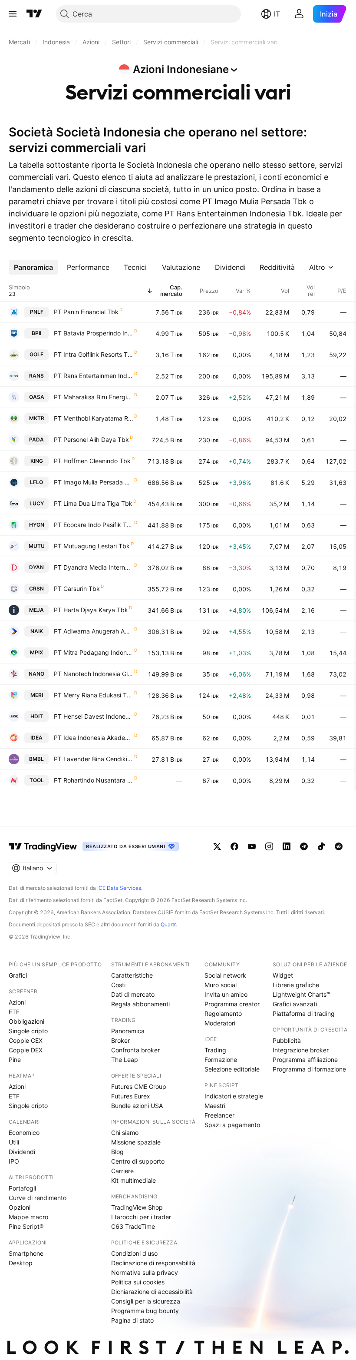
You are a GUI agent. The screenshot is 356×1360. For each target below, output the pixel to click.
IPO (14, 1161)
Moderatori (219, 1023)
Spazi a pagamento (232, 1124)
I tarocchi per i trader (141, 1217)
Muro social (220, 984)
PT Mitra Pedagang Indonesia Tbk (93, 652)
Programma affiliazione (305, 1059)
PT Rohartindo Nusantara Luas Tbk (93, 780)
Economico (24, 1132)
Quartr (168, 924)
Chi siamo (124, 1132)
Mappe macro (28, 1217)
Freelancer (219, 1115)
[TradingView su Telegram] (304, 846)
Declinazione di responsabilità (153, 1263)
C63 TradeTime (133, 1226)
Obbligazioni (26, 1021)
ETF (14, 1011)
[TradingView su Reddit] (339, 846)
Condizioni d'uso (134, 1253)
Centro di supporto (138, 1161)
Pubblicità (287, 1040)
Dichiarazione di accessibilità (152, 1291)
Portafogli (22, 1188)
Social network (225, 975)
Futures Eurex (130, 1096)
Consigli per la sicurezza (145, 1301)
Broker (120, 1040)
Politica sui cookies (138, 1282)
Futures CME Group (138, 1086)
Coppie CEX (26, 1040)
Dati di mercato (133, 994)
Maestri (214, 1105)
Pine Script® (26, 1226)
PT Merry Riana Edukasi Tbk (93, 695)
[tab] (33, 267)
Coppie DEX (26, 1050)
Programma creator (232, 1004)
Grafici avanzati (295, 1004)
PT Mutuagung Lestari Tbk (92, 546)
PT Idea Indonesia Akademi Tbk (93, 737)
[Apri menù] (12, 14)
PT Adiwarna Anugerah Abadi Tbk (93, 631)
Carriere (122, 1170)
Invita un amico (225, 994)
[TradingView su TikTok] (321, 846)
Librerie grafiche (296, 984)
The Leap (124, 1059)
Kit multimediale (133, 1180)
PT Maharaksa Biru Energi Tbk (93, 397)
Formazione (220, 1059)
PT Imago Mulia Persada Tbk (93, 482)
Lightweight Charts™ (301, 994)
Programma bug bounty (145, 1310)
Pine (15, 1059)
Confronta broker (135, 1050)
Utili (14, 1142)
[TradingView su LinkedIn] (286, 846)
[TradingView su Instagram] (269, 846)
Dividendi (22, 1151)
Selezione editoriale (232, 1069)
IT (277, 14)
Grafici (18, 975)
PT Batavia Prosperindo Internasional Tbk (93, 333)
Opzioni (19, 1207)
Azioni (17, 1002)
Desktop (21, 1263)
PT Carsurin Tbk (77, 588)
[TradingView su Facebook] (234, 846)
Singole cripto (28, 1031)
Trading (215, 1050)
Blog (117, 1151)
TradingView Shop (137, 1207)
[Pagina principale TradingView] (34, 14)
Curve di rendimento (37, 1197)
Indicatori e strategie (233, 1096)
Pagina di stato (132, 1320)
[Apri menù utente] (299, 14)
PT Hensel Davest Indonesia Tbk (93, 716)
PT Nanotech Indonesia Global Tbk (93, 673)
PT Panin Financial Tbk (86, 311)
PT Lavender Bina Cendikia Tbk (93, 759)
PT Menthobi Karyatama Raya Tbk (93, 418)
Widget (283, 975)
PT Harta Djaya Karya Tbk (91, 610)
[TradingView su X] (217, 846)
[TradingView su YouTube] (252, 846)
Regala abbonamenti (140, 1004)
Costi (118, 984)
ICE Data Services (119, 888)
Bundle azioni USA (137, 1105)
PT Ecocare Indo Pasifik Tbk (93, 524)
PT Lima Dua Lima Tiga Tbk (93, 503)
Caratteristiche (132, 975)
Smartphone (26, 1253)
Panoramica (128, 1031)
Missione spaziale (136, 1142)
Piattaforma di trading (304, 1013)
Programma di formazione (309, 1069)
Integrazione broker (301, 1050)
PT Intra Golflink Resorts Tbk (93, 354)
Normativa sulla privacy (144, 1272)
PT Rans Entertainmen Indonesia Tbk (93, 375)
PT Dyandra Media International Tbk (93, 567)
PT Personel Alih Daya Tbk (91, 439)
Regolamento (223, 1013)
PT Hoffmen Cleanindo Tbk (92, 460)
